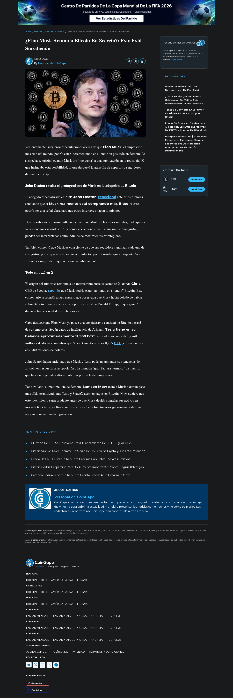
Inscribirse (196, 179)
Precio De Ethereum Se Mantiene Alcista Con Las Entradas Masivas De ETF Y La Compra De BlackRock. (186, 127)
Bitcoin (31, 580)
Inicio (28, 31)
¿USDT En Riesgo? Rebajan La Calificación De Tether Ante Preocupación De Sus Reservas (184, 100)
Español (40, 566)
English (64, 566)
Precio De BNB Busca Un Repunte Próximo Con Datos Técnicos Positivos (80, 459)
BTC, (118, 343)
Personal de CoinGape (52, 63)
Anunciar (36, 683)
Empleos (115, 615)
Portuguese (52, 566)
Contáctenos (35, 675)
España (82, 580)
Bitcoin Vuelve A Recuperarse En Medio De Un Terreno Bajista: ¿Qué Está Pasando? (88, 451)
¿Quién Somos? (36, 651)
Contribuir (37, 690)
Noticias (38, 31)
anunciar (98, 615)
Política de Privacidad (68, 651)
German (75, 566)
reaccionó (107, 197)
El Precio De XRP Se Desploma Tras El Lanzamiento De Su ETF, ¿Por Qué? (81, 443)
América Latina (62, 580)
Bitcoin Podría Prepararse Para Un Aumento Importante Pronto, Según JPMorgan (87, 467)
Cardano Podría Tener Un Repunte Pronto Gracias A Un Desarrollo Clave (80, 475)
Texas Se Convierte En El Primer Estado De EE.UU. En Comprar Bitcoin (184, 113)
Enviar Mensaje (37, 615)
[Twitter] (136, 61)
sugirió (54, 290)
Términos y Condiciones (106, 651)
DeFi (44, 580)
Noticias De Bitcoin (54, 31)
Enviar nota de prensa (70, 615)
